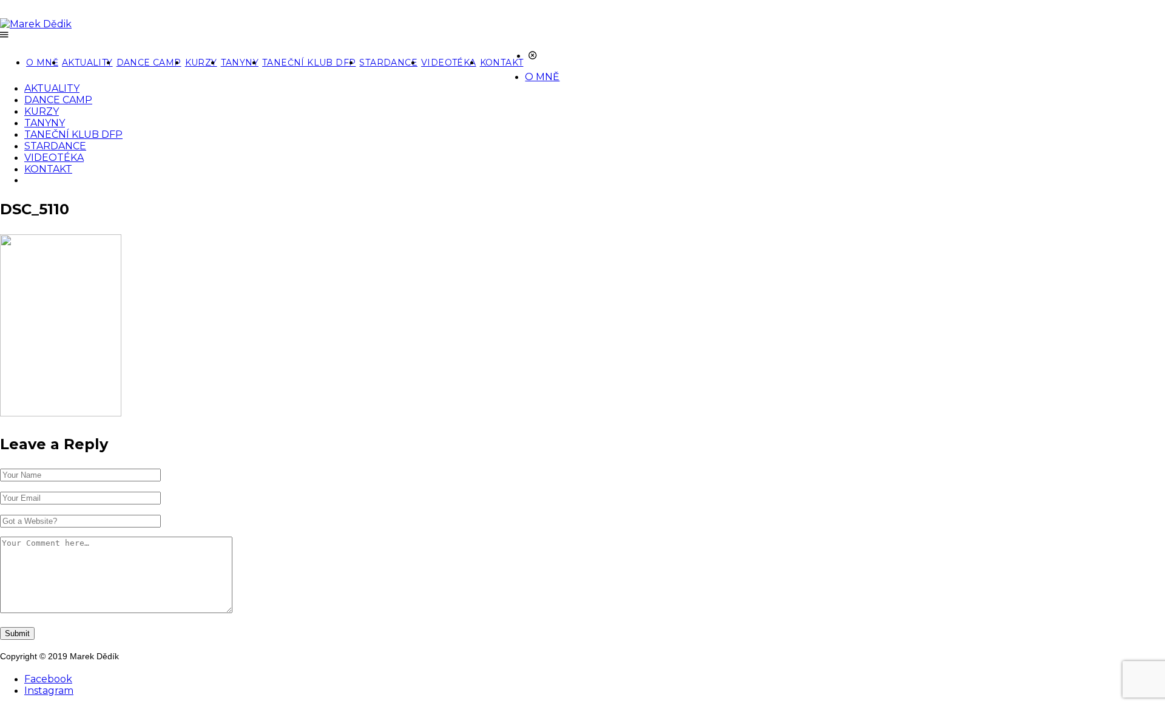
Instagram (48, 690)
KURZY (201, 62)
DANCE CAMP (148, 62)
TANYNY (239, 62)
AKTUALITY (87, 62)
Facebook (48, 679)
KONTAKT (502, 62)
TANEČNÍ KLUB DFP (309, 62)
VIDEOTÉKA (448, 62)
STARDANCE (388, 62)
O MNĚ (42, 62)
